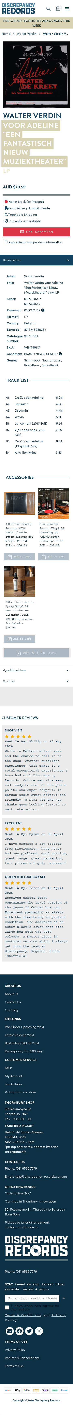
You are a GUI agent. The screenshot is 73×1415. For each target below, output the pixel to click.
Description (12, 260)
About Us (11, 993)
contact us (12, 1227)
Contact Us (13, 1002)
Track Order (13, 1084)
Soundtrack (50, 365)
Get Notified (38, 232)
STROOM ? (32, 303)
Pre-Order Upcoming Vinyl (24, 1026)
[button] (49, 8)
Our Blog (11, 1010)
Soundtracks (51, 360)
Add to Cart (21, 556)
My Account (13, 1076)
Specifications (14, 670)
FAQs (8, 1067)
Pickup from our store (20, 1092)
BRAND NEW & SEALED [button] (41, 353)
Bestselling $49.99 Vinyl (22, 1043)
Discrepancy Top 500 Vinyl (24, 1051)
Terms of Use (14, 1365)
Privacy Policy (15, 1349)
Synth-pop (32, 360)
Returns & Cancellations (22, 1357)
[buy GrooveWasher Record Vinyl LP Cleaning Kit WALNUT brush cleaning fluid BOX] (53, 503)
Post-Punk (31, 365)
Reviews (9, 681)
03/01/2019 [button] (32, 310)
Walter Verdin (34, 276)
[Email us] (10, 1331)
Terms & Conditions (23, 1315)
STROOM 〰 (33, 298)
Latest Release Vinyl (19, 1034)
